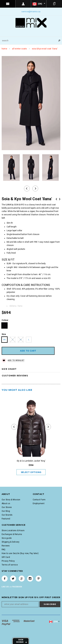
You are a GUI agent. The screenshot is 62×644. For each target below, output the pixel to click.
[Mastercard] (29, 621)
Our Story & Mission (11, 499)
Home (4, 49)
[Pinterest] (38, 579)
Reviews (6, 546)
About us (6, 503)
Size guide (7, 538)
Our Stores (7, 507)
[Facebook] (5, 579)
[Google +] (22, 579)
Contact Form (39, 499)
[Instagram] (30, 579)
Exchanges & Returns (12, 534)
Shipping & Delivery (11, 542)
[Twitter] (13, 579)
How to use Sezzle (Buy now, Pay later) (20, 553)
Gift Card (6, 557)
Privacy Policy (8, 561)
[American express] (16, 621)
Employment (38, 503)
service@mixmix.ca (30, 11)
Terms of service (10, 565)
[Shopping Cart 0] (54, 4)
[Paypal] (6, 624)
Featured (6, 519)
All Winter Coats (19, 49)
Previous (56, 199)
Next (59, 199)
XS (4, 340)
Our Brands (7, 515)
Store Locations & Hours (13, 530)
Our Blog (6, 511)
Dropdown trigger (23, 4)
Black (4, 325)
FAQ (3, 549)
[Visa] (5, 621)
